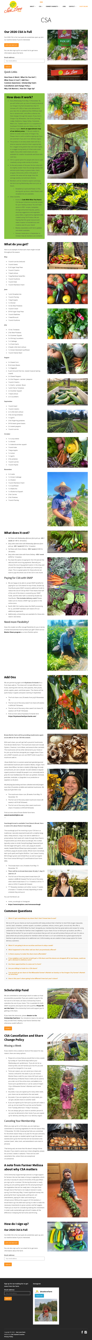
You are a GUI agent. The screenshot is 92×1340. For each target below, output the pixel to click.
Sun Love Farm (20, 1332)
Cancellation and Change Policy (16, 86)
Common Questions (12, 83)
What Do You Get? (28, 77)
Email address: (9, 57)
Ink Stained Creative (17, 1334)
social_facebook (82, 1332)
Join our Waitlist (11, 45)
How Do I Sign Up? (27, 88)
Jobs (64, 6)
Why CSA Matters (11, 88)
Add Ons (25, 80)
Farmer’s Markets (52, 6)
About (32, 6)
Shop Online (84, 6)
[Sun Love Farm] (13, 7)
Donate (8, 1028)
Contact (72, 6)
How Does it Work (11, 77)
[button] (46, 1310)
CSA (40, 6)
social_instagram (85, 1332)
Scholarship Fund (28, 83)
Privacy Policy (8, 1336)
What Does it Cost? (12, 80)
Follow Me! (39, 1296)
